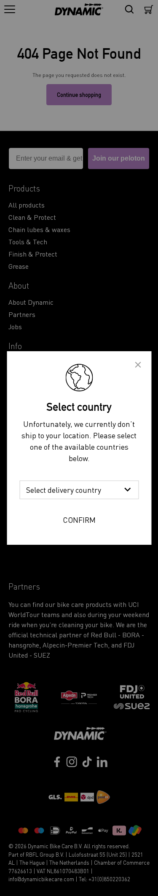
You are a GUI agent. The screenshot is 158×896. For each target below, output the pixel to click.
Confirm (79, 519)
